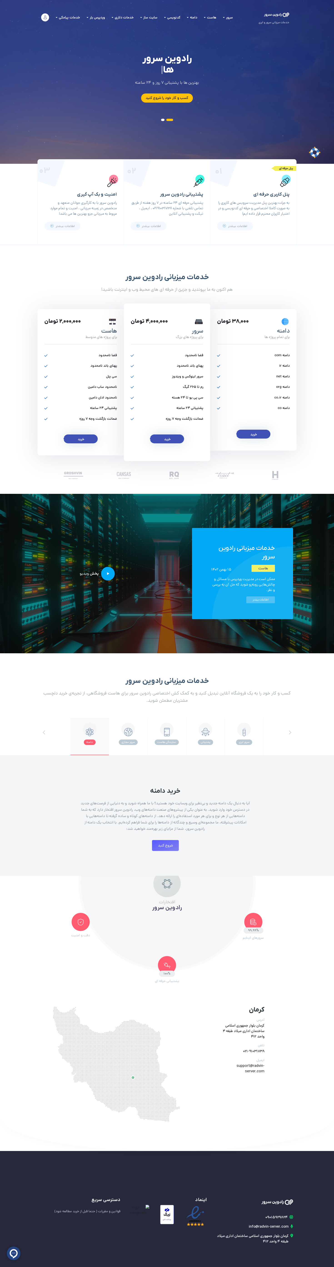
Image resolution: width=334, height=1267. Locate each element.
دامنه (193, 17)
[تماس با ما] (314, 152)
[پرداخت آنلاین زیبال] (167, 1214)
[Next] (289, 732)
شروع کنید (165, 845)
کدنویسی (173, 17)
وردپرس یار (97, 17)
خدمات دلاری (124, 17)
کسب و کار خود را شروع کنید (167, 98)
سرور (229, 17)
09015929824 (276, 1217)
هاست (211, 17)
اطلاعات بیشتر (237, 226)
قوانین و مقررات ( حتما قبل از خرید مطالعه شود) (87, 1211)
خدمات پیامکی (69, 17)
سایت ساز (149, 17)
